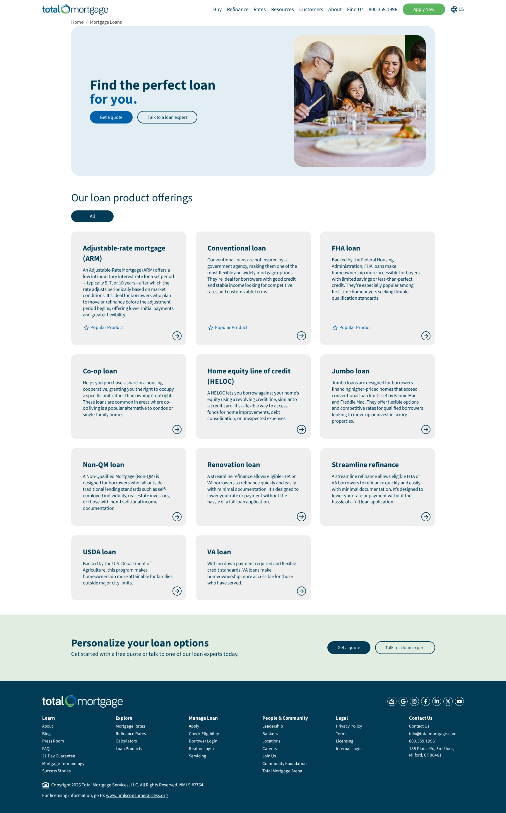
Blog (46, 733)
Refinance (238, 9)
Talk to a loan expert (167, 117)
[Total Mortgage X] (447, 701)
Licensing (344, 741)
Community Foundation (284, 763)
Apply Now (424, 9)
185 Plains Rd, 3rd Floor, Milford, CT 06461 (431, 751)
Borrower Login (203, 741)
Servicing (197, 756)
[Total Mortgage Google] (403, 701)
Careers (269, 748)
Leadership (272, 726)
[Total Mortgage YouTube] (459, 701)
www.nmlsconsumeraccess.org (137, 795)
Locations (271, 741)
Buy (217, 9)
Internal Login (349, 748)
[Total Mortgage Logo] (82, 701)
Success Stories (56, 771)
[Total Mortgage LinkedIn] (436, 701)
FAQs (46, 748)
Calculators (126, 741)
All (92, 216)
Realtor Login (201, 748)
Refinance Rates (131, 733)
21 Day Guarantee (58, 756)
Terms (341, 733)
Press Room (53, 741)
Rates (260, 9)
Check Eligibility (204, 733)
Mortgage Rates (130, 726)
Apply (194, 726)
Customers (311, 9)
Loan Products (129, 748)
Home (77, 22)
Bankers (270, 733)
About (335, 9)
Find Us (355, 9)
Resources (282, 9)
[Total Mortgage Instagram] (414, 701)
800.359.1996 (383, 9)
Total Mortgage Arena (282, 771)
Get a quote (111, 117)
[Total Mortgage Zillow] (391, 701)
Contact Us (419, 726)
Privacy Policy (349, 726)
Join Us (269, 756)
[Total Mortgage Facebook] (425, 701)
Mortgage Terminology (63, 763)
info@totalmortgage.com (433, 733)
